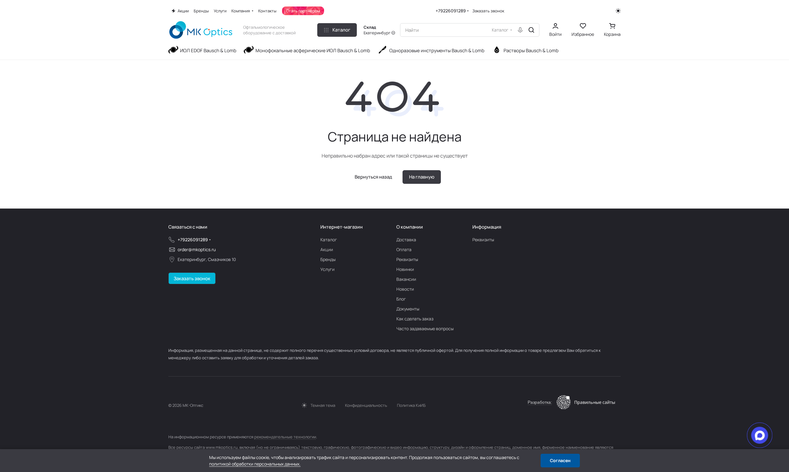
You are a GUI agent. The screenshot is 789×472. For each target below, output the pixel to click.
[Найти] (531, 30)
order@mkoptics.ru (197, 249)
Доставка (406, 239)
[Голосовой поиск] (520, 30)
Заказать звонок (488, 11)
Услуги (327, 269)
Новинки (405, 269)
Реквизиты (407, 259)
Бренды (327, 259)
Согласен (560, 460)
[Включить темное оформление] (618, 10)
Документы (407, 309)
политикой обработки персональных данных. (255, 464)
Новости (405, 289)
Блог (401, 299)
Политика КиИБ (411, 405)
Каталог (328, 239)
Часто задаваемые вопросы (425, 328)
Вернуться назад (373, 177)
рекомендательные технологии (285, 437)
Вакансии (406, 279)
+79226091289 (451, 11)
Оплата (403, 249)
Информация (486, 227)
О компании (409, 227)
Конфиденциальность (366, 405)
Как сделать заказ (414, 319)
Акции (326, 249)
